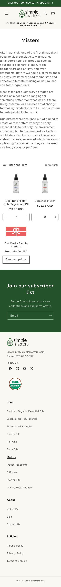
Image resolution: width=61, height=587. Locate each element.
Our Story (12, 508)
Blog (9, 516)
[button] (7, 13)
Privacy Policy (15, 553)
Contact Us (13, 524)
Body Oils (12, 449)
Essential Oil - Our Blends (22, 418)
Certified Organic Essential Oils (25, 411)
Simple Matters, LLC (35, 581)
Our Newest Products (20, 487)
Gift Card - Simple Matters (16, 245)
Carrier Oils (13, 434)
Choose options (16, 259)
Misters (11, 457)
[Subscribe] (50, 316)
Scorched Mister (45, 201)
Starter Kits (13, 479)
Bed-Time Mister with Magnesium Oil (16, 202)
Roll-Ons (12, 441)
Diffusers (12, 472)
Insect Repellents (17, 464)
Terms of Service (17, 560)
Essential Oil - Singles (20, 426)
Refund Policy (15, 545)
